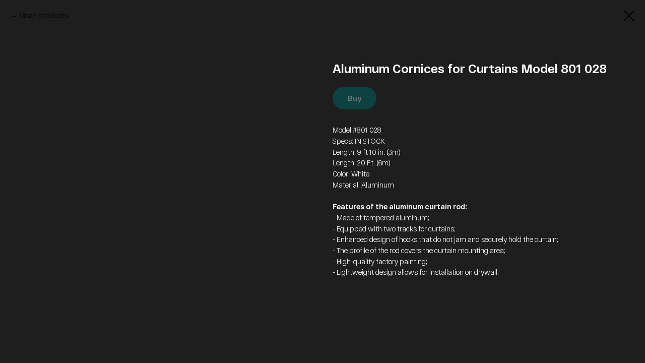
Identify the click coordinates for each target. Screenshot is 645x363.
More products (44, 15)
